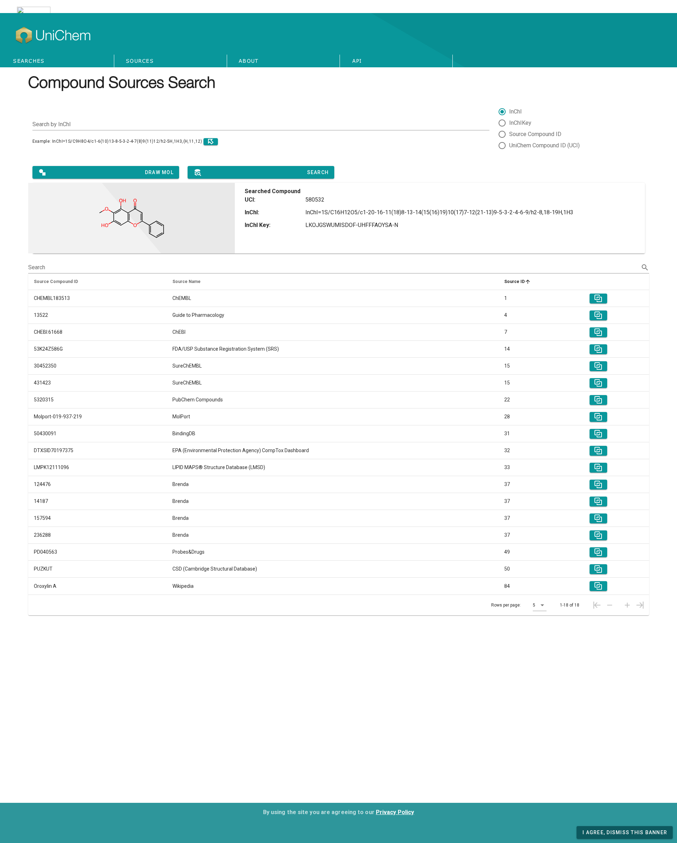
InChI (515, 111)
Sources (140, 61)
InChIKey (520, 122)
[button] (540, 605)
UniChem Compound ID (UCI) (544, 145)
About (248, 61)
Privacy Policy (395, 812)
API (357, 61)
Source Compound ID (535, 134)
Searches (28, 61)
